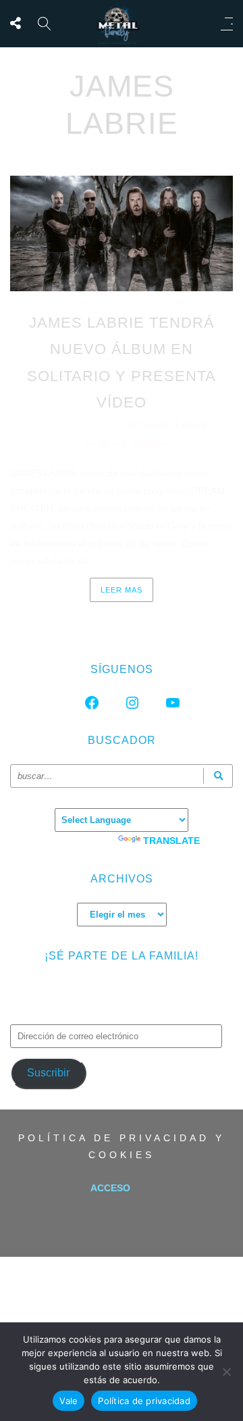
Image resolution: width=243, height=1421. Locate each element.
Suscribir (48, 1072)
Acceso (110, 1187)
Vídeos (151, 443)
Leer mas (121, 590)
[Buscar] (218, 776)
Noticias (106, 443)
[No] (226, 1371)
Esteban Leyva (168, 424)
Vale (68, 1400)
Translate (171, 840)
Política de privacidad (144, 1400)
